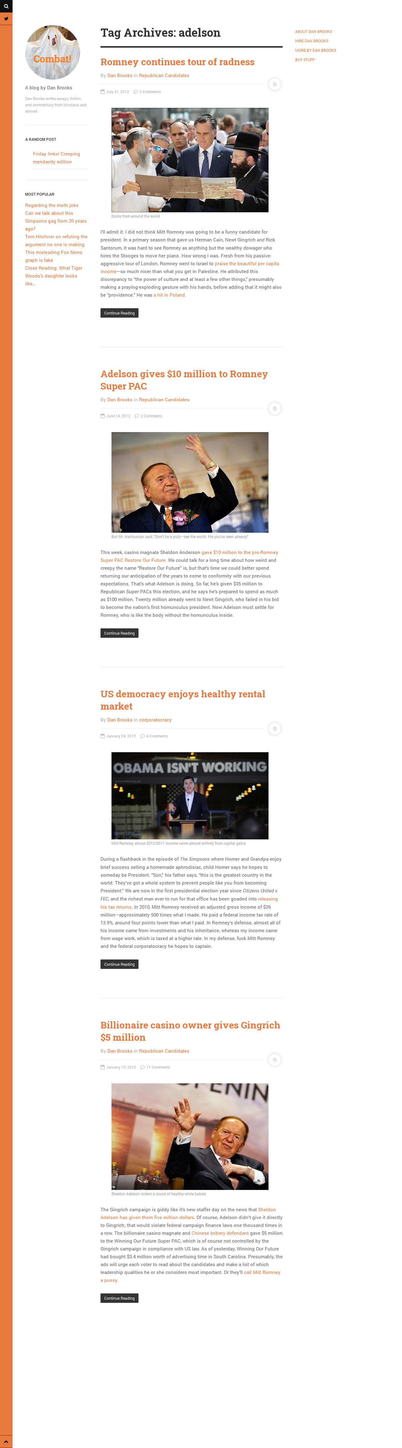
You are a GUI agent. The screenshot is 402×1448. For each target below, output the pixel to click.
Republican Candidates (164, 75)
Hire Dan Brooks (311, 40)
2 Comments (150, 91)
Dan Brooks (120, 75)
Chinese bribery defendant (220, 1233)
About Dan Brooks (313, 31)
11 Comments (157, 1067)
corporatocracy (155, 719)
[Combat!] (56, 52)
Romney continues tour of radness (177, 61)
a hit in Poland (169, 295)
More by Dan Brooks (315, 50)
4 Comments (156, 735)
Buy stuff (305, 59)
